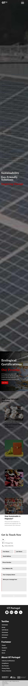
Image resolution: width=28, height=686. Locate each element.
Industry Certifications (8, 661)
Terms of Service (6, 671)
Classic (4, 645)
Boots (3, 653)
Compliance (5, 663)
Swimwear (5, 625)
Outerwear (5, 632)
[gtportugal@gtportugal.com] (11, 613)
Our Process (5, 666)
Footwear (6, 642)
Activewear (5, 635)
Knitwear (4, 637)
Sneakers (4, 648)
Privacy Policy (6, 668)
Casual (4, 650)
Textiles (5, 621)
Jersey (3, 627)
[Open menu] (25, 2)
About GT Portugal (10, 657)
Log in (3, 684)
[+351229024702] (20, 613)
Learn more (4, 382)
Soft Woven (5, 630)
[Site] (4, 2)
